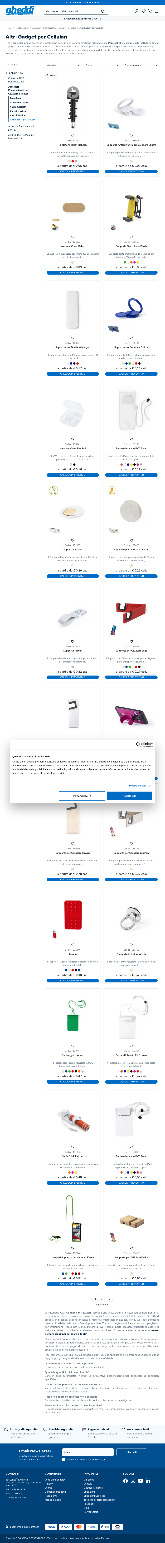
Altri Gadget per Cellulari (91, 28)
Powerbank (15, 98)
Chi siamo (89, 1479)
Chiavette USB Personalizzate (16, 80)
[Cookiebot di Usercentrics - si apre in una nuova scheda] (138, 744)
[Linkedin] (147, 1481)
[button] (63, 65)
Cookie (48, 1487)
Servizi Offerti (91, 1512)
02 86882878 (91, 2)
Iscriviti (132, 1452)
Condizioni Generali (55, 1479)
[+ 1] (109, 1299)
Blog (86, 1508)
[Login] (137, 11)
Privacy (49, 1483)
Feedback (89, 1503)
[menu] (156, 11)
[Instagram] (133, 1481)
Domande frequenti (55, 1491)
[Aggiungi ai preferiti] (72, 135)
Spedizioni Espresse (94, 1495)
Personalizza (80, 795)
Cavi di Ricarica (17, 115)
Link (104, 1459)
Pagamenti (51, 1495)
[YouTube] (140, 1481)
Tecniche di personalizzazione (100, 1499)
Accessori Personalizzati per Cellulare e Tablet (54, 28)
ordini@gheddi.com (16, 1497)
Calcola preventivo (72, 171)
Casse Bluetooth (18, 106)
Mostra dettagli (137, 785)
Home (8, 28)
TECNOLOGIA (22, 28)
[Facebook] (125, 1481)
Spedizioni (89, 1491)
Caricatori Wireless (19, 111)
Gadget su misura (93, 1487)
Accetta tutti (129, 795)
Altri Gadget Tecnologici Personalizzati (21, 136)
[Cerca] (102, 11)
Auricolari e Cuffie (19, 102)
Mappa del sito (53, 1499)
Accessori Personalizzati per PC (21, 128)
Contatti (88, 1483)
